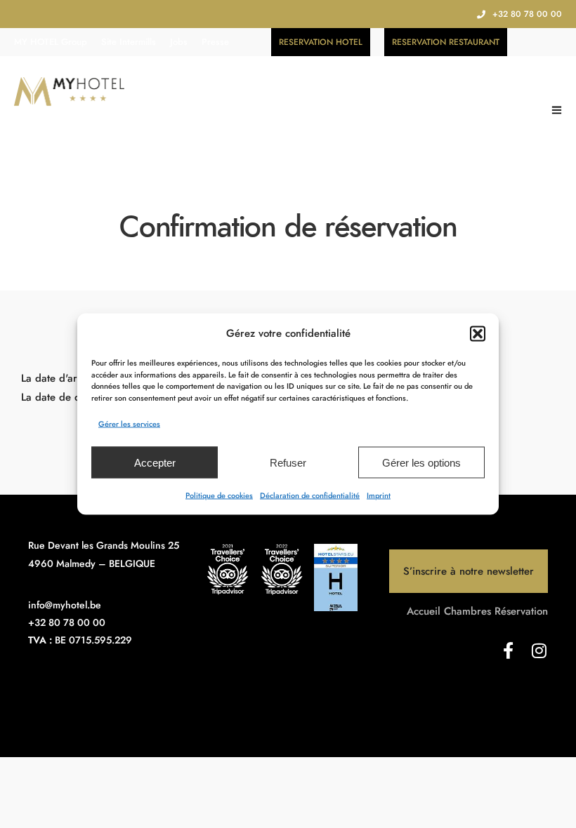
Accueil (423, 611)
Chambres (467, 611)
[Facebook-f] (508, 650)
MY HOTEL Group (50, 41)
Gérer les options (421, 462)
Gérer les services (129, 423)
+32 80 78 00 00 (527, 14)
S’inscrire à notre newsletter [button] (468, 571)
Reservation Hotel (320, 42)
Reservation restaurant (445, 42)
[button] (478, 333)
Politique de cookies (219, 495)
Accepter (155, 462)
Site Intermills (128, 41)
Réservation (521, 611)
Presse (215, 41)
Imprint (379, 495)
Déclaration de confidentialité (310, 495)
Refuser (288, 462)
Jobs (179, 41)
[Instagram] (539, 650)
